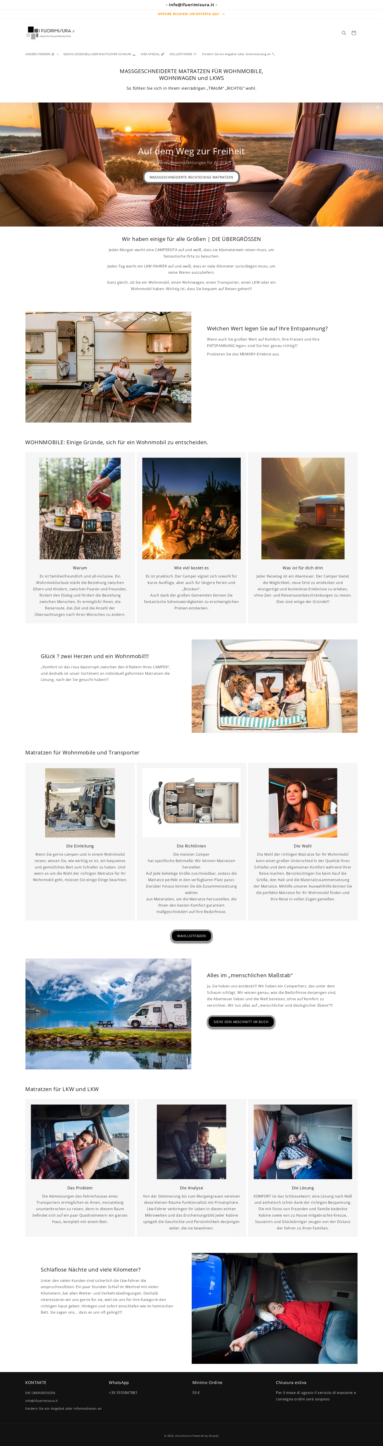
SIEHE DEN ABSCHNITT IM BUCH (241, 1022)
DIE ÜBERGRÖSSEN (40, 1393)
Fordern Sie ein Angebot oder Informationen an (63, 1408)
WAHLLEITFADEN (191, 936)
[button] (42, 54)
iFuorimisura (183, 1435)
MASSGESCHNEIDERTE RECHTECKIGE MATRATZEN (191, 177)
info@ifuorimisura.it (41, 1400)
